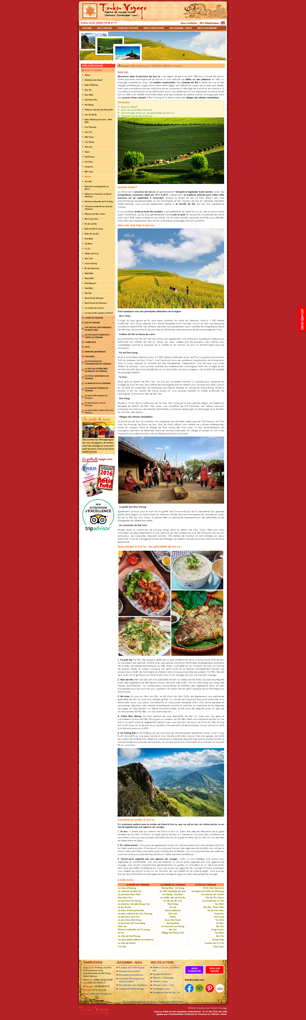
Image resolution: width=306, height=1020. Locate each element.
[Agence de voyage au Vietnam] (90, 17)
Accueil (124, 66)
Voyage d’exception (162, 974)
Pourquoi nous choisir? (129, 971)
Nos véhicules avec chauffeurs (133, 985)
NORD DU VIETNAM (161, 65)
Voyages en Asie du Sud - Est (166, 992)
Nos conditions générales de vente (139, 1002)
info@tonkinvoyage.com (100, 994)
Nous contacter (189, 23)
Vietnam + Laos (160, 981)
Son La (177, 65)
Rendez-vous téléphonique (170, 1002)
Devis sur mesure (214, 969)
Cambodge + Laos (161, 989)
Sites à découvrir (140, 65)
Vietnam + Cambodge (163, 978)
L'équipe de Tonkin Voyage (131, 989)
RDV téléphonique (209, 23)
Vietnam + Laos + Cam (163, 985)
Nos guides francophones (131, 975)
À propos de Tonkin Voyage (132, 968)
